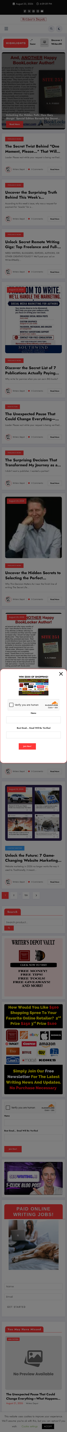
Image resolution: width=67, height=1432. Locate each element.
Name (33, 713)
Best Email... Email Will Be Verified (33, 728)
